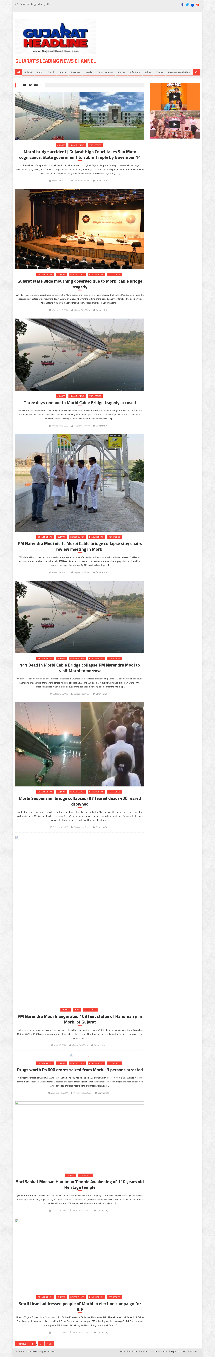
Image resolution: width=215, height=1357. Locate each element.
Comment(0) (101, 180)
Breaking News (45, 274)
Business (75, 72)
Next (49, 1343)
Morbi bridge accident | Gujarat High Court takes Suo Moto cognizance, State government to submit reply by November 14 (80, 154)
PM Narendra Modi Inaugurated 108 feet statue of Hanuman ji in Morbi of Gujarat (80, 1019)
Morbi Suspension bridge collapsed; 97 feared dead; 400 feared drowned (80, 801)
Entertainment (105, 72)
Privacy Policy (161, 1351)
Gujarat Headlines (82, 180)
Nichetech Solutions (82, 1092)
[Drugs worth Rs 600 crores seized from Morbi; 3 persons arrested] (79, 1056)
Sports (62, 72)
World (51, 72)
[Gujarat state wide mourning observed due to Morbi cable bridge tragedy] (79, 229)
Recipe (121, 72)
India (39, 72)
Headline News (77, 145)
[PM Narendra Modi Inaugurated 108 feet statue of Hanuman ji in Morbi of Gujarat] (79, 920)
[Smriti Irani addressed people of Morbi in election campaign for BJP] (79, 1255)
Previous (22, 1343)
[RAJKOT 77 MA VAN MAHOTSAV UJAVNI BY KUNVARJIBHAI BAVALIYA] (175, 124)
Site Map (194, 1351)
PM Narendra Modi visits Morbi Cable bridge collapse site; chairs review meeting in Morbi (80, 546)
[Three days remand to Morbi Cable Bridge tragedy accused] (79, 355)
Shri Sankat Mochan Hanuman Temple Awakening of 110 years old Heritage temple (80, 1184)
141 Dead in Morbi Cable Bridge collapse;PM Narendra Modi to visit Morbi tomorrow (80, 668)
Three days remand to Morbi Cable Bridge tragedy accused (80, 402)
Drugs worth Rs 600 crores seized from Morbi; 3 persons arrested (80, 1070)
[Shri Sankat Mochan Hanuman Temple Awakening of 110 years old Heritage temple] (79, 1135)
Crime (148, 72)
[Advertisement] (152, 44)
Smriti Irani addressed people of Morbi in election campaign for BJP (80, 1306)
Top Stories (95, 145)
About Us (133, 1351)
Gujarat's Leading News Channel (55, 61)
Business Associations (179, 72)
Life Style (135, 72)
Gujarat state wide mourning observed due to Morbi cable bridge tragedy (79, 284)
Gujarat (28, 72)
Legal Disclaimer (178, 1351)
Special (89, 72)
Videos (159, 72)
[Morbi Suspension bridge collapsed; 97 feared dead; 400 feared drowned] (79, 744)
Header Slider (77, 274)
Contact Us (146, 1351)
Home (122, 1351)
